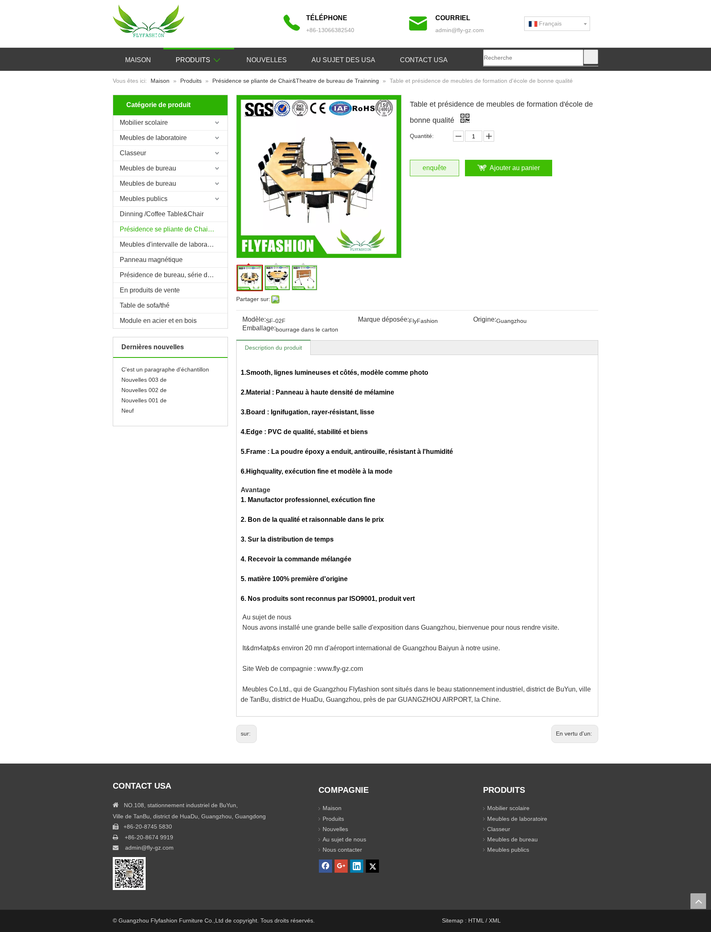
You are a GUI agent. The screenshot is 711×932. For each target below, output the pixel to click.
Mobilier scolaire (144, 122)
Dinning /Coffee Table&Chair (162, 213)
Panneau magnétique (151, 259)
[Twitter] (372, 866)
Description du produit (273, 347)
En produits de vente (150, 290)
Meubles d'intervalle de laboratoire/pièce (174, 244)
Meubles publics (143, 198)
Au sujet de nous (344, 839)
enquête (434, 167)
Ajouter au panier (515, 167)
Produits (333, 818)
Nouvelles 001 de (144, 394)
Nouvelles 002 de (144, 384)
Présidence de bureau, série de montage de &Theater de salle (174, 274)
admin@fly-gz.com (459, 30)
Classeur (133, 153)
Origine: (484, 320)
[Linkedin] (356, 866)
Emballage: (259, 328)
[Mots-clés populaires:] (590, 56)
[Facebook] (325, 866)
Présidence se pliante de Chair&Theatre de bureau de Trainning (174, 229)
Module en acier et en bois (158, 320)
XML (495, 920)
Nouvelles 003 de (144, 374)
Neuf (127, 405)
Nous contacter (342, 849)
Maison (332, 808)
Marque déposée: (383, 320)
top (698, 901)
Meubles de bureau (148, 168)
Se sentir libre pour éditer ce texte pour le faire (170, 415)
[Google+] (341, 866)
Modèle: (254, 320)
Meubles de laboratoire (153, 137)
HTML (477, 920)
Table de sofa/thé (145, 305)
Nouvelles (335, 829)
